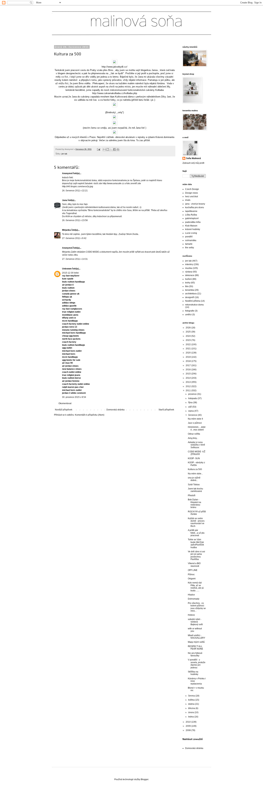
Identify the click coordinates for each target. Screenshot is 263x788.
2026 (188, 327)
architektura (191, 293)
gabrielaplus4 (192, 218)
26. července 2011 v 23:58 (75, 220)
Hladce (191, 594)
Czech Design (192, 189)
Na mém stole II (195, 419)
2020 (188, 352)
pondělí (189, 236)
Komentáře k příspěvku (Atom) (89, 415)
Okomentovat (65, 403)
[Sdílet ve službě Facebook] (114, 149)
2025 (188, 331)
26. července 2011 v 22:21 (75, 190)
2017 (188, 365)
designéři (189, 297)
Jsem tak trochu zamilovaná (195, 489)
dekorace (189, 275)
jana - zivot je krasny (195, 204)
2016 (188, 369)
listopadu (193, 398)
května (191, 700)
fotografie (189, 311)
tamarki (188, 244)
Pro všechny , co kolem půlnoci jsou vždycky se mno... (197, 607)
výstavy (188, 271)
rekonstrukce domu (194, 304)
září (190, 407)
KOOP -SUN (194, 458)
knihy (187, 282)
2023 (188, 340)
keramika (189, 290)
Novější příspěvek (63, 409)
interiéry (189, 264)
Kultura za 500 (195, 469)
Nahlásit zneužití (192, 739)
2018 (188, 361)
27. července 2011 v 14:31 (75, 259)
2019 (188, 357)
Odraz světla (194, 434)
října (190, 402)
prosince (192, 394)
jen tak (64, 154)
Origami (192, 578)
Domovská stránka (115, 409)
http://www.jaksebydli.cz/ (114, 66)
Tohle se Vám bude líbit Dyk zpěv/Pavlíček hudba (196, 543)
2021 (188, 348)
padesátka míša (193, 222)
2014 (188, 378)
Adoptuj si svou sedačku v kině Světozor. (196, 445)
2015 (188, 373)
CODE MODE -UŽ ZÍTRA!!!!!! (196, 452)
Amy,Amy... (193, 438)
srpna (191, 411)
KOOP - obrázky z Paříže (196, 463)
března (192, 708)
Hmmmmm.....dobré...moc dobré (197, 428)
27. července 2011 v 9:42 (74, 238)
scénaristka (190, 240)
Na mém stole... (195, 473)
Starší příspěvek (166, 409)
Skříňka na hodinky (193, 673)
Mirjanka (66, 230)
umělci (188, 314)
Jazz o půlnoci (195, 423)
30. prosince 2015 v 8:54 (74, 397)
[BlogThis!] (107, 149)
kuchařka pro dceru (194, 207)
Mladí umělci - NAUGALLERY (196, 636)
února (191, 712)
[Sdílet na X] (111, 149)
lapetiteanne (191, 211)
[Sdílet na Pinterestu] (118, 149)
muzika (188, 268)
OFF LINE (192, 570)
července (193, 415)
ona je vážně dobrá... (194, 479)
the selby (189, 247)
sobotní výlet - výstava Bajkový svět (195, 622)
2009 (188, 726)
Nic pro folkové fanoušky (195, 654)
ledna (191, 716)
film (187, 286)
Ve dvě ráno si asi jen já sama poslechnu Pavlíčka (196, 555)
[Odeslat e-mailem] (104, 149)
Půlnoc (191, 574)
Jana (64, 200)
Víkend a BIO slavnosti (194, 564)
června (191, 695)
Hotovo (191, 615)
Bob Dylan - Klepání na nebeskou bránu (194, 503)
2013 (188, 382)
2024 (188, 336)
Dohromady (193, 599)
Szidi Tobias (194, 484)
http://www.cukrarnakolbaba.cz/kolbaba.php (114, 93)
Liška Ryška (191, 215)
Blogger (144, 779)
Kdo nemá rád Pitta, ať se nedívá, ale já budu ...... (196, 586)
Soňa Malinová (193, 158)
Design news (191, 193)
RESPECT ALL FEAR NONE (195, 647)
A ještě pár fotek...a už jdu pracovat (196, 533)
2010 (188, 722)
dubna (191, 704)
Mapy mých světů (196, 642)
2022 (188, 344)
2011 (188, 390)
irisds (187, 200)
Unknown (67, 268)
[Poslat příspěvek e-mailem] (98, 149)
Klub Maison (191, 225)
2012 (188, 386)
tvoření (188, 279)
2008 (188, 730)
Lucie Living (191, 233)
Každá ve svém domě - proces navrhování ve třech (196, 522)
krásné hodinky (192, 229)
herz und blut (191, 196)
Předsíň (191, 495)
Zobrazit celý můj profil (193, 163)
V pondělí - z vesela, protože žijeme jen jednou (196, 663)
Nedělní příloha (192, 301)
